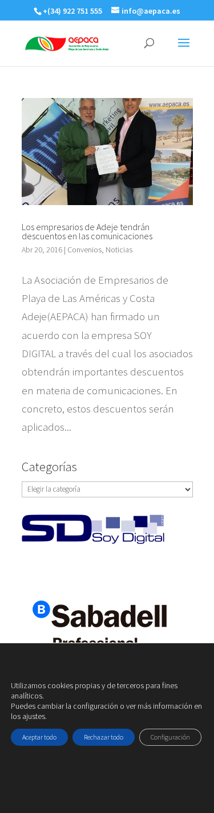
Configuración (170, 737)
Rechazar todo (103, 737)
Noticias (119, 249)
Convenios (84, 249)
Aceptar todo (39, 737)
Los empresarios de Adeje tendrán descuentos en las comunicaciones (87, 231)
